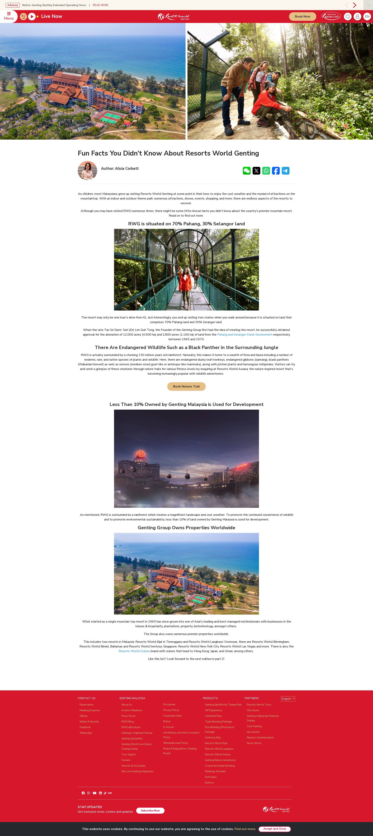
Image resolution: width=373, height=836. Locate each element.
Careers (126, 760)
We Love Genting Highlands (137, 771)
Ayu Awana (253, 732)
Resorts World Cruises (134, 651)
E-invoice (168, 727)
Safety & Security (89, 721)
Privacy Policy (171, 710)
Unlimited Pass (213, 716)
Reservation (86, 705)
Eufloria (209, 782)
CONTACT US (86, 698)
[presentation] (344, 5)
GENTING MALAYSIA (132, 698)
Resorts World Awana (218, 754)
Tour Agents (128, 754)
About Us (126, 705)
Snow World (254, 743)
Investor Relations (131, 710)
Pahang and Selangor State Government (244, 334)
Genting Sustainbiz (132, 738)
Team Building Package (218, 721)
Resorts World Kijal (216, 743)
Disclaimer (169, 704)
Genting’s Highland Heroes (137, 733)
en (367, 16)
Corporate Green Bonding (220, 766)
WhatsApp (86, 733)
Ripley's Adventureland (260, 737)
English (287, 699)
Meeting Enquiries (90, 710)
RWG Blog (127, 721)
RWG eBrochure (130, 727)
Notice (166, 721)
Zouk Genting (254, 726)
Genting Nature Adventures (220, 760)
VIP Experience (213, 710)
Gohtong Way (213, 737)
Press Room (128, 716)
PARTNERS (252, 698)
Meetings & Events (215, 771)
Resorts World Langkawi (219, 749)
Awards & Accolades (133, 766)
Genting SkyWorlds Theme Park (223, 705)
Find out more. (245, 829)
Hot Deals (211, 777)
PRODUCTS (210, 698)
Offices (84, 716)
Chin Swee (253, 710)
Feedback (85, 727)
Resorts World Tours (259, 705)
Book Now (302, 16)
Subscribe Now (150, 810)
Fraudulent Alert (172, 716)
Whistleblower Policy (175, 743)
